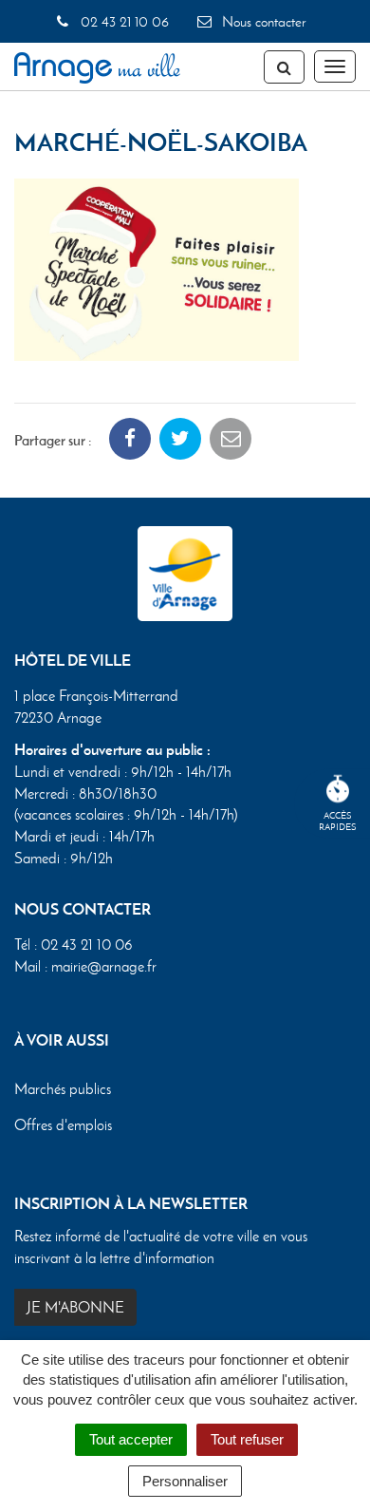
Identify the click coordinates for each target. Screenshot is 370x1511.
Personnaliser (185, 1481)
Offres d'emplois (63, 1125)
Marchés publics (62, 1089)
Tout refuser (247, 1439)
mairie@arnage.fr (104, 966)
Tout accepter (131, 1439)
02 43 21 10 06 (122, 21)
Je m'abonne (75, 1307)
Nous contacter (261, 21)
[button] (156, 267)
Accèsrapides (338, 821)
